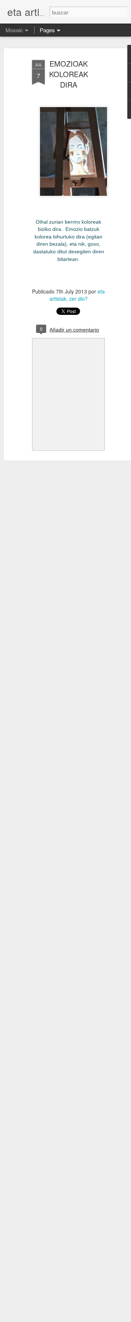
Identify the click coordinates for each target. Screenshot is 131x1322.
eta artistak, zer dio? (77, 295)
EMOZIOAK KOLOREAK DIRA (68, 74)
